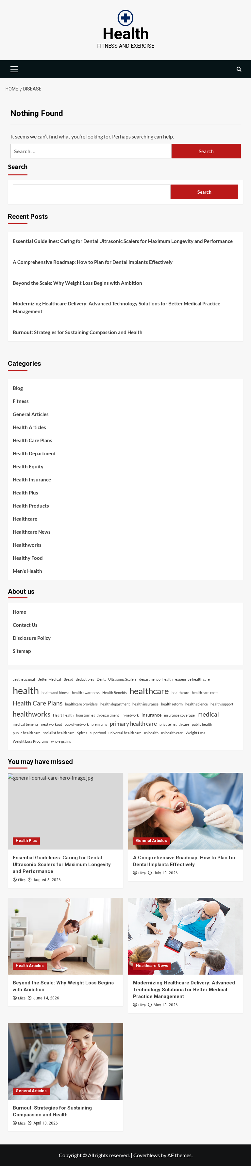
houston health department (97, 715)
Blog (18, 388)
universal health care (125, 733)
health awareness (86, 692)
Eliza (21, 880)
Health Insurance (32, 479)
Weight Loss (195, 733)
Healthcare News (32, 532)
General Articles (31, 414)
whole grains (61, 741)
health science (196, 704)
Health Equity (28, 466)
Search (17, 166)
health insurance (145, 704)
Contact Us (25, 625)
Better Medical (49, 679)
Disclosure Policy (32, 638)
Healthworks (27, 545)
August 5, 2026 (47, 880)
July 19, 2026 (166, 873)
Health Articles (29, 427)
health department (115, 704)
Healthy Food (28, 558)
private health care (174, 724)
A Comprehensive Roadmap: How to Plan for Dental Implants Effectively (93, 262)
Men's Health (27, 571)
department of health (156, 679)
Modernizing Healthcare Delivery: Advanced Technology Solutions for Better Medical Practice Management (116, 307)
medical (208, 714)
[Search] (239, 69)
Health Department (34, 453)
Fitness (21, 401)
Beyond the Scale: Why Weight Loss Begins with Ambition (77, 283)
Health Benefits (114, 692)
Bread (68, 679)
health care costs (205, 692)
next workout (51, 724)
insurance (151, 715)
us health (151, 733)
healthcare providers (81, 704)
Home (19, 612)
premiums (99, 724)
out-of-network (77, 724)
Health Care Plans (32, 440)
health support (221, 704)
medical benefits (26, 724)
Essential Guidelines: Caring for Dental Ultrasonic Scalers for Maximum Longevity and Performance (123, 241)
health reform (172, 704)
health (26, 690)
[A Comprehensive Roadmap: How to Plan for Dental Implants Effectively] (185, 811)
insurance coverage (179, 715)
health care (180, 692)
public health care (27, 733)
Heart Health (63, 715)
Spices (82, 733)
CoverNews (146, 1155)
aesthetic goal (24, 679)
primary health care (133, 723)
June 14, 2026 (46, 998)
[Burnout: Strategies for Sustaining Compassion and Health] (65, 1061)
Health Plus (25, 492)
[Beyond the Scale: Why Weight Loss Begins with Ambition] (65, 936)
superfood (98, 733)
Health (126, 33)
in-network (130, 715)
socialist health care (59, 733)
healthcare (149, 691)
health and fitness (55, 692)
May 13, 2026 (166, 1005)
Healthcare (25, 519)
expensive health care (192, 679)
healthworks (31, 714)
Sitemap (22, 651)
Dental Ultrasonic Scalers (117, 679)
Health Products (31, 506)
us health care (172, 733)
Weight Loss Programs (30, 741)
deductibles (85, 679)
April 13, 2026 (45, 1123)
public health (202, 724)
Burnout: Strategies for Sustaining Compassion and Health (77, 332)
